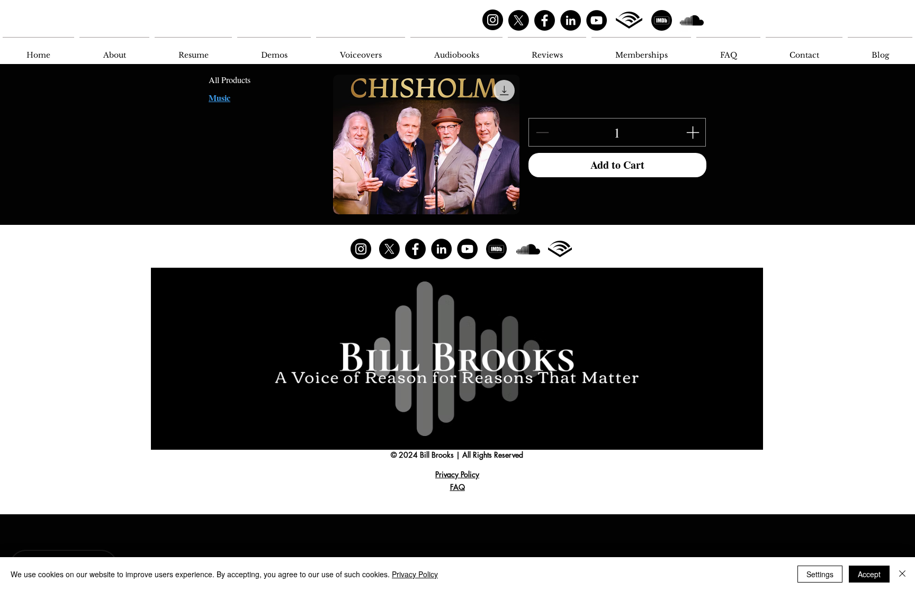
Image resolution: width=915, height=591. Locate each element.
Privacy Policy (415, 574)
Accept (869, 574)
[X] (518, 20)
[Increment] (694, 132)
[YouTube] (596, 20)
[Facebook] (544, 20)
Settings (819, 574)
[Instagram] (492, 20)
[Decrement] (541, 132)
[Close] (902, 574)
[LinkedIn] (570, 20)
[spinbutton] (617, 132)
